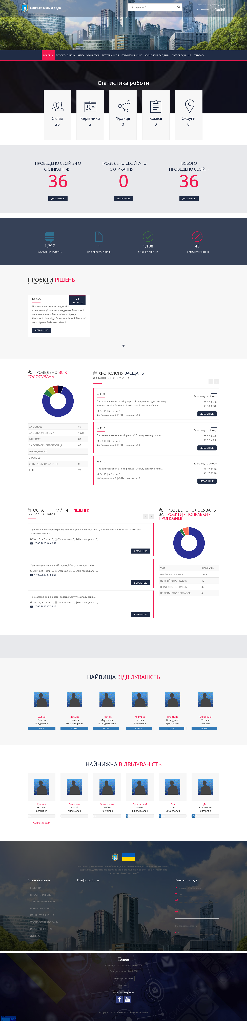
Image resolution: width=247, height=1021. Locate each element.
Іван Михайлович (173, 807)
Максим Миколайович (140, 807)
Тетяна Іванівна (205, 720)
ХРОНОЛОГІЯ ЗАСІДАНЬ (157, 55)
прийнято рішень (171, 574)
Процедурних (38, 451)
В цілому (34, 439)
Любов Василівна (107, 807)
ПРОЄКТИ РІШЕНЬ (65, 55)
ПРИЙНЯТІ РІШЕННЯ (131, 55)
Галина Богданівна (41, 720)
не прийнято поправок (175, 593)
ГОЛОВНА (48, 55)
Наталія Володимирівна (74, 720)
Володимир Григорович (172, 720)
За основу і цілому (41, 432)
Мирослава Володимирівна (107, 720)
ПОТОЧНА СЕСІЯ (110, 55)
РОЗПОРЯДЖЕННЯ (181, 55)
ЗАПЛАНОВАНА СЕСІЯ (88, 55)
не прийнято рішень (173, 580)
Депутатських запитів (43, 463)
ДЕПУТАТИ (199, 55)
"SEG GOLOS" (122, 1012)
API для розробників (123, 978)
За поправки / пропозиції (45, 445)
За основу (36, 426)
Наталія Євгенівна (41, 807)
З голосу (35, 457)
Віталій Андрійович (74, 807)
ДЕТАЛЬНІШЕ (58, 198)
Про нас (123, 985)
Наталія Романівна (140, 720)
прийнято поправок (173, 586)
